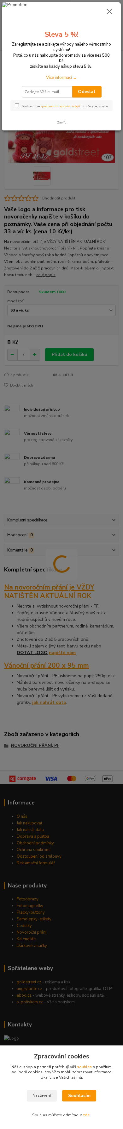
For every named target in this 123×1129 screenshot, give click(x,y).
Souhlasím (79, 1096)
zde (86, 1115)
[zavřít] (109, 12)
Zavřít (61, 122)
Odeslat (87, 92)
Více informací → (61, 77)
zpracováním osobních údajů (60, 106)
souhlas (84, 1066)
